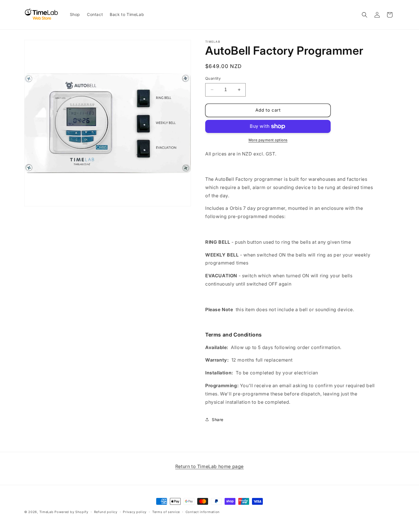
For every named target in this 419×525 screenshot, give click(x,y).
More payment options (268, 140)
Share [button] (217, 419)
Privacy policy (135, 512)
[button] (364, 15)
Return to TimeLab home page (209, 466)
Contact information (203, 512)
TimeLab (46, 512)
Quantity (213, 78)
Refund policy (105, 512)
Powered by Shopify (71, 512)
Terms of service (166, 512)
